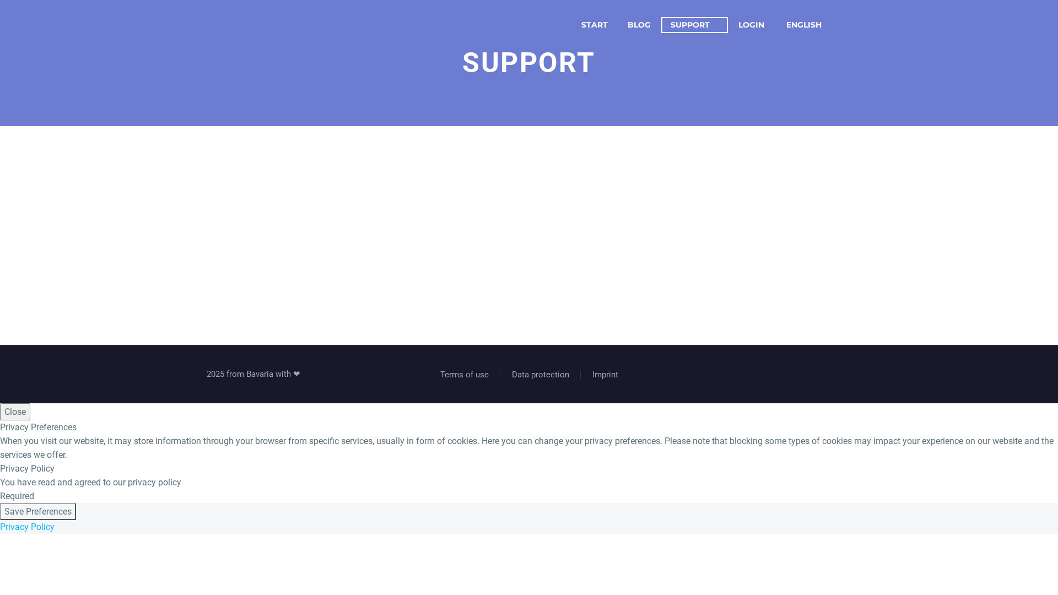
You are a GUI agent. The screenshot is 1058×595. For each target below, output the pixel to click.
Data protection (540, 375)
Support (690, 25)
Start (594, 25)
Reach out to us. (581, 222)
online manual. (325, 155)
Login (751, 25)
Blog (639, 25)
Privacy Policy (27, 527)
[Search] (851, 25)
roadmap (778, 155)
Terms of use (464, 375)
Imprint (605, 375)
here (387, 222)
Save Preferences (38, 511)
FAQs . (549, 155)
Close (15, 412)
